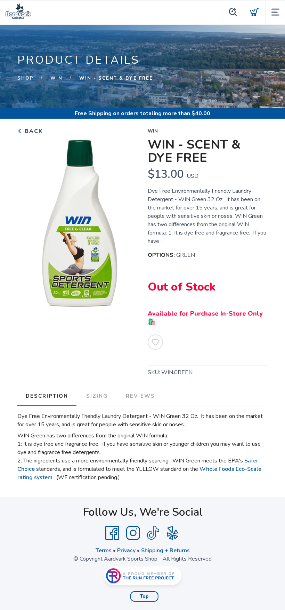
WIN (56, 78)
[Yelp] (172, 533)
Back (33, 131)
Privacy (126, 550)
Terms (104, 550)
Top (144, 596)
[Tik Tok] (153, 533)
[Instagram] (133, 533)
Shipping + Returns (165, 550)
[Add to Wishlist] (155, 342)
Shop (25, 78)
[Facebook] (112, 533)
